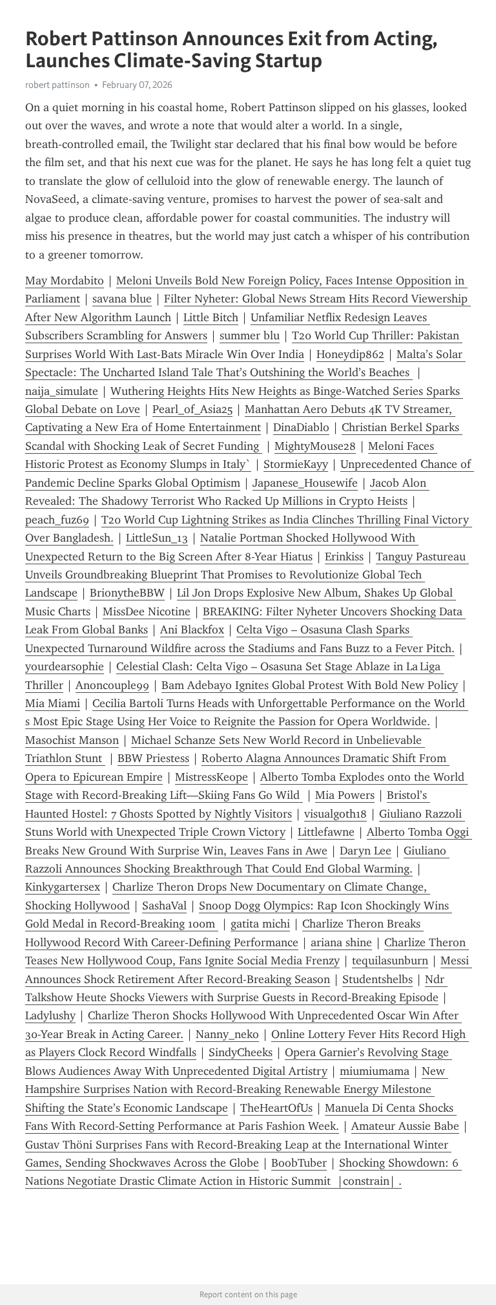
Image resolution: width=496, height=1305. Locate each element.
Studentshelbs (377, 979)
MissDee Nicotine (147, 611)
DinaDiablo (301, 427)
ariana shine (341, 942)
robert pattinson (57, 84)
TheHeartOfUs (276, 1108)
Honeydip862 (350, 354)
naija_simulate (61, 391)
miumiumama (374, 1071)
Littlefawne (326, 832)
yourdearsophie (64, 666)
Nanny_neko (227, 1034)
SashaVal (164, 905)
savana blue (122, 299)
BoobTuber (299, 1163)
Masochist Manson (72, 740)
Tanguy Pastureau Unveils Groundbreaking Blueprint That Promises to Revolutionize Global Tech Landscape (247, 574)
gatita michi (260, 924)
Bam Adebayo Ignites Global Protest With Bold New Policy (309, 685)
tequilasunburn (390, 960)
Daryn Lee (365, 850)
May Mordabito (64, 280)
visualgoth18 (335, 814)
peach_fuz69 (57, 520)
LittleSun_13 (157, 538)
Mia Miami (52, 703)
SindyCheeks (241, 1052)
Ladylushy (50, 1015)
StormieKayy (296, 464)
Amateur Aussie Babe (405, 1126)
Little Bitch (210, 317)
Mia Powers (345, 795)
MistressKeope (211, 777)
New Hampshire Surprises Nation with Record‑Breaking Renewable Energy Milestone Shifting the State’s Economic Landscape (236, 1089)
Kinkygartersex (62, 887)
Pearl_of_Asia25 (192, 409)
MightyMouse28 (315, 446)
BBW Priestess (153, 758)
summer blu (250, 335)
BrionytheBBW (127, 593)
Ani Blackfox (192, 629)
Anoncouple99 (112, 685)
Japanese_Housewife (305, 483)
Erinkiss (344, 556)
